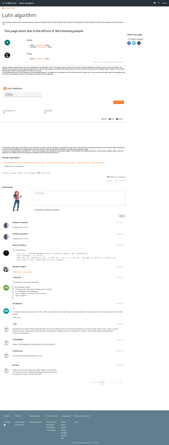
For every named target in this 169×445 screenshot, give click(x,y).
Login (164, 3)
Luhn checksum (42, 47)
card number (14, 173)
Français (63, 430)
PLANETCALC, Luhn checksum (22, 272)
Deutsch (63, 422)
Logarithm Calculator (83, 163)
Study (8, 8)
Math (13, 8)
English (63, 425)
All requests (50, 425)
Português (64, 433)
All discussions (51, 422)
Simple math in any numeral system (34, 163)
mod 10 (43, 173)
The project (7, 422)
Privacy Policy (19, 425)
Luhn (26, 173)
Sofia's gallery (50, 427)
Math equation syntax (98, 163)
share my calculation (136, 39)
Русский (63, 436)
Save (111, 119)
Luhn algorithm (39, 45)
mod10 (48, 173)
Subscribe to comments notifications (47, 210)
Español (63, 427)
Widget (119, 119)
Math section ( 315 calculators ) (14, 166)
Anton (110, 180)
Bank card (6, 173)
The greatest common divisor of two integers (61, 163)
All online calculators (35, 422)
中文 (62, 438)
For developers (51, 430)
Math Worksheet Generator (12, 163)
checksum (20, 173)
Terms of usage (20, 422)
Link (104, 119)
